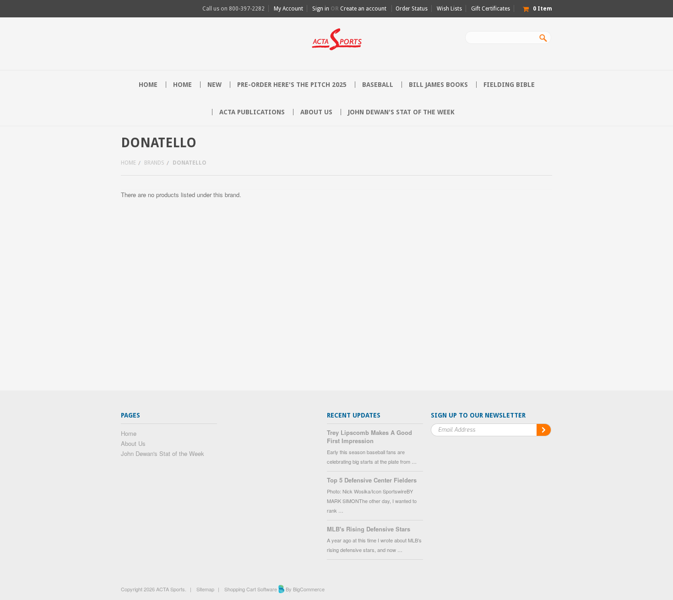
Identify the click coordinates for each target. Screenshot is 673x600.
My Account (288, 8)
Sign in (320, 8)
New (214, 84)
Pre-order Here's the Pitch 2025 (292, 84)
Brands (154, 163)
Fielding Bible (509, 84)
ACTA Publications (252, 112)
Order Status (412, 8)
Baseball (377, 84)
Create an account (363, 8)
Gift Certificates (490, 8)
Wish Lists (449, 8)
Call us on (233, 8)
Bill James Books (438, 84)
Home (182, 84)
